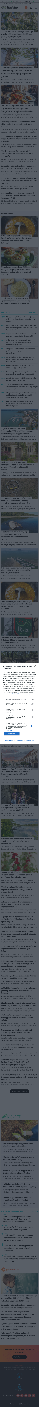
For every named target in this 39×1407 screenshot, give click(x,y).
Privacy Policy (30, 740)
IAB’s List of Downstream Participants (21, 694)
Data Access (19, 740)
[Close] (35, 667)
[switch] (32, 704)
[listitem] (19, 700)
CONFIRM (11, 733)
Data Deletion (9, 740)
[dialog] (19, 703)
